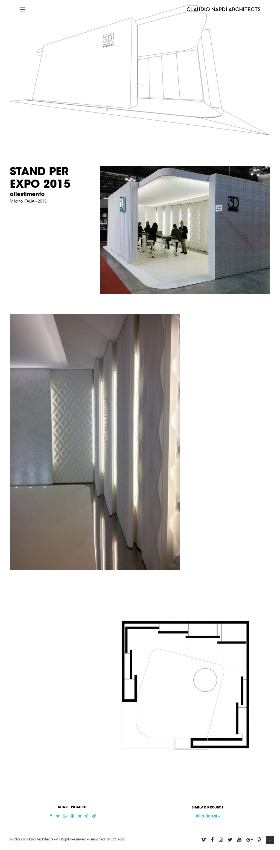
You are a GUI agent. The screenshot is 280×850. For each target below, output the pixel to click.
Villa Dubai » (208, 817)
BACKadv (117, 839)
